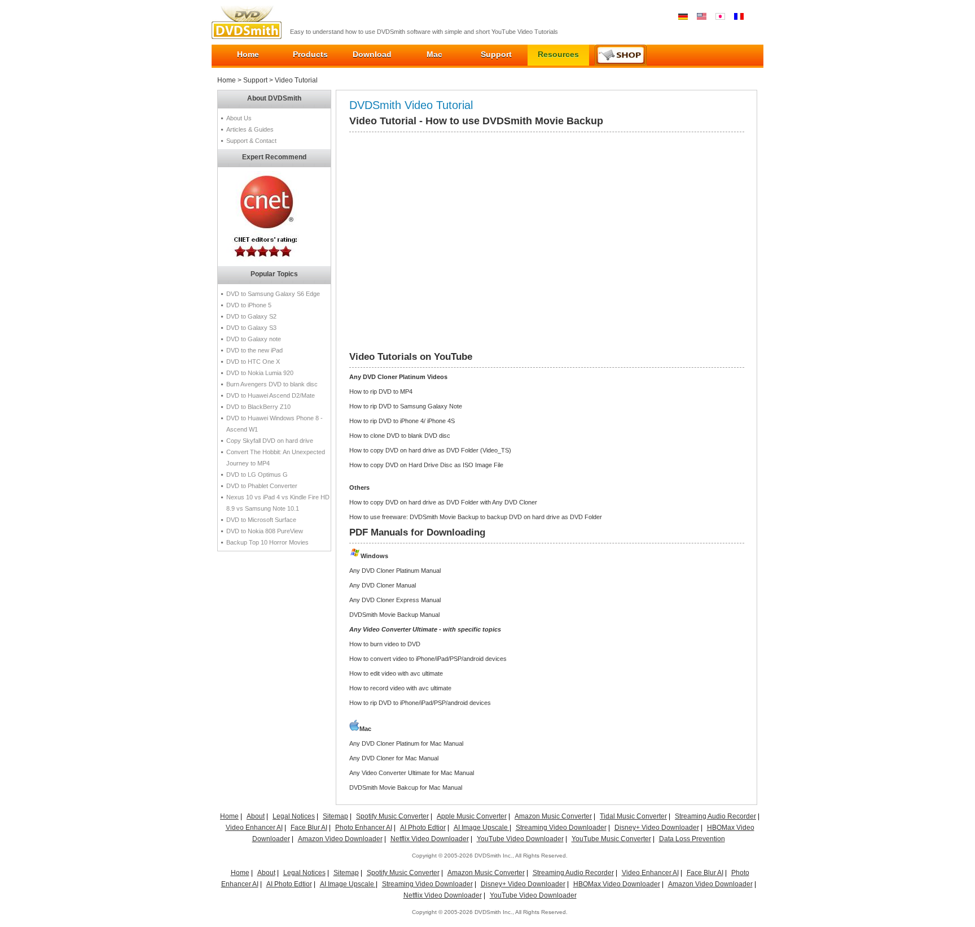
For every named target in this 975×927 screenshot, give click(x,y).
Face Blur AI (309, 828)
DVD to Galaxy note (253, 339)
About (256, 816)
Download (372, 54)
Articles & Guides (250, 129)
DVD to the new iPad (254, 350)
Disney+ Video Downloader (656, 828)
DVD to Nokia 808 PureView (264, 531)
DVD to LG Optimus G (257, 474)
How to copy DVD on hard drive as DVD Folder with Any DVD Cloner (443, 502)
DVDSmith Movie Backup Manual (394, 614)
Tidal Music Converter (633, 816)
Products (310, 54)
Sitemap (335, 816)
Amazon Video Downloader (340, 839)
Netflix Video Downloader (429, 839)
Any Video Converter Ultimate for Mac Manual (411, 772)
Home (248, 54)
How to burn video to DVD (384, 644)
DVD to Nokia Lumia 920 (259, 372)
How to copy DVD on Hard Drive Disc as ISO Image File (426, 465)
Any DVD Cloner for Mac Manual (393, 758)
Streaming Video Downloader (561, 828)
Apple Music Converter (472, 816)
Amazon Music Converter (553, 816)
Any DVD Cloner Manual (382, 585)
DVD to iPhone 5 (248, 305)
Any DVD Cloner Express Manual (395, 600)
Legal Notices (294, 816)
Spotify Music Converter (392, 816)
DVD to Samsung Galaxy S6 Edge (273, 293)
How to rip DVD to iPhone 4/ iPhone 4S (402, 420)
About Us (239, 118)
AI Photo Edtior (423, 828)
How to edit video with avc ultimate (396, 673)
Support (496, 54)
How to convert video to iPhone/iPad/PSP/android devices (428, 658)
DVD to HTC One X (253, 361)
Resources (558, 54)
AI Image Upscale (482, 828)
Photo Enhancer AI (363, 828)
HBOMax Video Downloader (616, 884)
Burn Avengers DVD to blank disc (272, 384)
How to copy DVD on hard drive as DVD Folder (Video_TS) (430, 450)
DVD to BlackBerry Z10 (258, 406)
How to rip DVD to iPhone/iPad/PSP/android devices (420, 702)
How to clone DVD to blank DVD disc (399, 435)
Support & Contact (251, 140)
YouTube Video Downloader (520, 839)
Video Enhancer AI (254, 828)
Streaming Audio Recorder (715, 816)
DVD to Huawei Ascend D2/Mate (270, 395)
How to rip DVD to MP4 (380, 391)
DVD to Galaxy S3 (251, 327)
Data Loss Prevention (692, 839)
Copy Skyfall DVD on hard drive (269, 440)
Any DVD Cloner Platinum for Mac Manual (406, 743)
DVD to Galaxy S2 (251, 316)
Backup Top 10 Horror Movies (267, 542)
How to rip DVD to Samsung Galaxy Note (405, 406)
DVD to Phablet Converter (261, 485)
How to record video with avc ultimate (400, 688)
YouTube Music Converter (611, 839)
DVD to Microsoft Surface (261, 519)
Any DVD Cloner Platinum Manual (395, 570)
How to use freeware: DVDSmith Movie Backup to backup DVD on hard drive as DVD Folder (475, 516)
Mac (434, 54)
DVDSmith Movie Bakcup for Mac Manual (405, 787)
